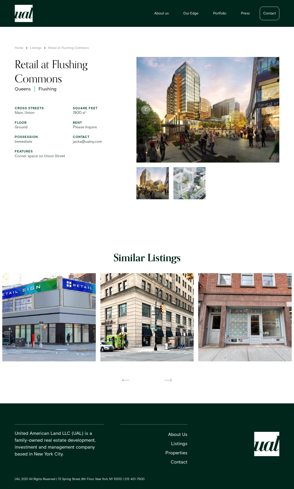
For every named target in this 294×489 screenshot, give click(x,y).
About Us (177, 435)
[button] (145, 109)
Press (245, 13)
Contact (269, 13)
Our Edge (190, 13)
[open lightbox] (207, 110)
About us (161, 13)
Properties (176, 453)
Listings (35, 48)
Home (19, 48)
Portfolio (219, 13)
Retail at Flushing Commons (68, 48)
